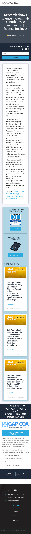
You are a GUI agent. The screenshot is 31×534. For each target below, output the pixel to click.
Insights (15, 520)
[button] (27, 3)
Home (16, 511)
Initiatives (14, 516)
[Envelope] (18, 505)
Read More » (10, 304)
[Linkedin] (13, 505)
